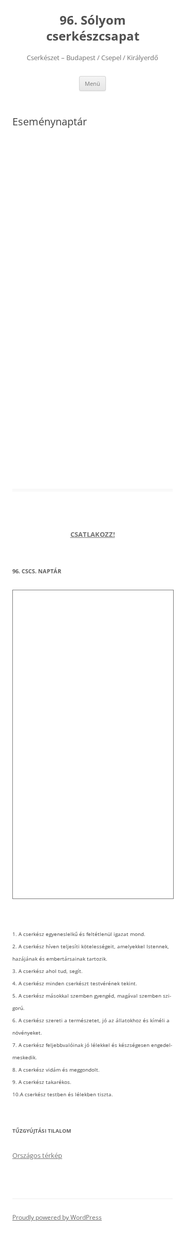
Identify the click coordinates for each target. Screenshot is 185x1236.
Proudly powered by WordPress (57, 1217)
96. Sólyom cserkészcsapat (92, 28)
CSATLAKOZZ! (92, 534)
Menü (92, 83)
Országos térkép (37, 1155)
